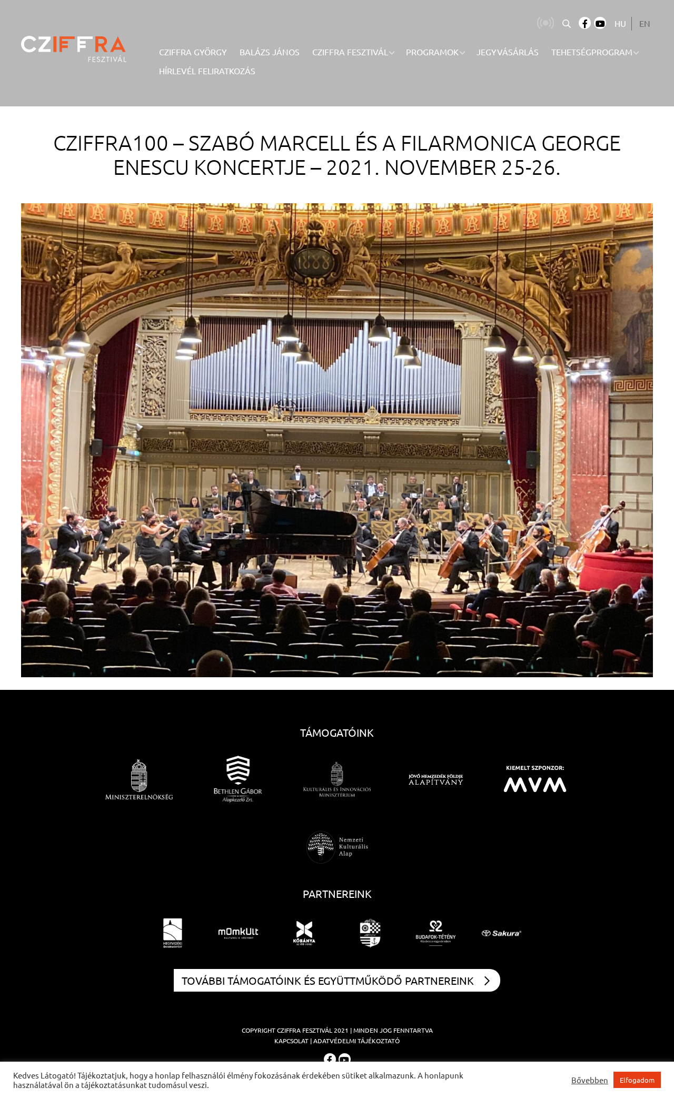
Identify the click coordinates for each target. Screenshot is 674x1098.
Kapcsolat (291, 1040)
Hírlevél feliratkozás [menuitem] (207, 70)
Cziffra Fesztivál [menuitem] (350, 51)
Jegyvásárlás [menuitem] (508, 51)
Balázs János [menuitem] (270, 51)
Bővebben (589, 1080)
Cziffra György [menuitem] (193, 51)
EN (644, 23)
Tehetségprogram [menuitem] (591, 51)
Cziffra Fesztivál (304, 1030)
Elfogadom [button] (637, 1079)
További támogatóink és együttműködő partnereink (328, 980)
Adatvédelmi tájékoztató (356, 1040)
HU (620, 23)
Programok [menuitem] (432, 51)
